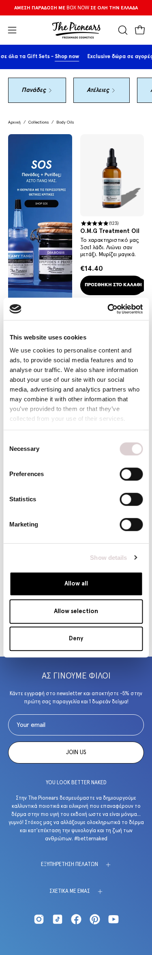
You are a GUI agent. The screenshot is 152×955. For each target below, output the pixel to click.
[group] (76, 7)
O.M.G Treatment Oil (109, 231)
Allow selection (76, 611)
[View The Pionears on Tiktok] (57, 919)
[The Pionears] (76, 30)
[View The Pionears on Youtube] (113, 919)
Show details (108, 557)
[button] (122, 30)
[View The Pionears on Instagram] (39, 919)
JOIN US (76, 752)
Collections (38, 122)
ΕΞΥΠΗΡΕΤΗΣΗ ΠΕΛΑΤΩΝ (69, 864)
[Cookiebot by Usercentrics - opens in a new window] (108, 309)
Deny (76, 638)
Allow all (76, 584)
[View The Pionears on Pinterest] (95, 919)
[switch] (131, 474)
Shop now (74, 56)
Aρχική (14, 122)
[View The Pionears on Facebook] (76, 919)
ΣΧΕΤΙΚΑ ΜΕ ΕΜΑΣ (69, 891)
